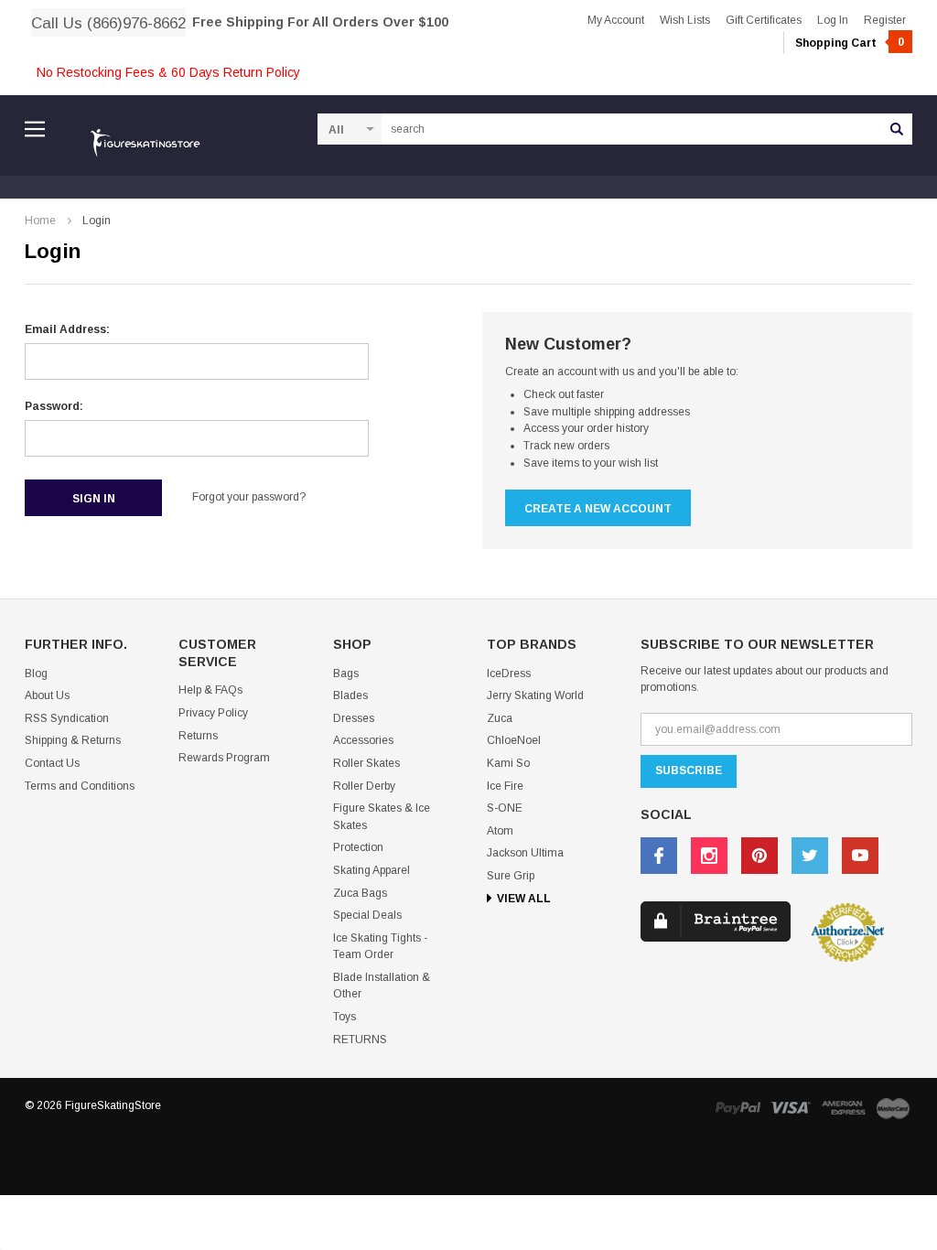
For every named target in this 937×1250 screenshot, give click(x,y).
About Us (47, 695)
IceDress (509, 673)
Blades (350, 695)
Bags (346, 673)
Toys (344, 1016)
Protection (358, 847)
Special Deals (367, 915)
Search (896, 129)
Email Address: (67, 329)
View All (524, 898)
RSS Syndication (67, 718)
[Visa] (790, 1107)
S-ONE (504, 808)
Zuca (499, 718)
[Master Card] (893, 1107)
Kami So (508, 763)
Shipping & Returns (73, 740)
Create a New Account (598, 508)
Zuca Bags (360, 893)
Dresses (353, 718)
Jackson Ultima (525, 852)
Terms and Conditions (80, 786)
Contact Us (52, 763)
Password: (54, 406)
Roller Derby (364, 786)
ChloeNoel (514, 740)
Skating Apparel (371, 870)
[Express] (844, 1107)
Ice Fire (505, 786)
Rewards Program (224, 757)
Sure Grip (510, 875)
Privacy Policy (213, 712)
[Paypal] (737, 1107)
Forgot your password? (249, 496)
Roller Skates (366, 763)
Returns (198, 735)
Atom (500, 830)
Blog (36, 673)
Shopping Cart (849, 43)
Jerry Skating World (535, 695)
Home (40, 220)
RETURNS (360, 1039)
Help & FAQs (210, 690)
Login (96, 220)
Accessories (363, 740)
